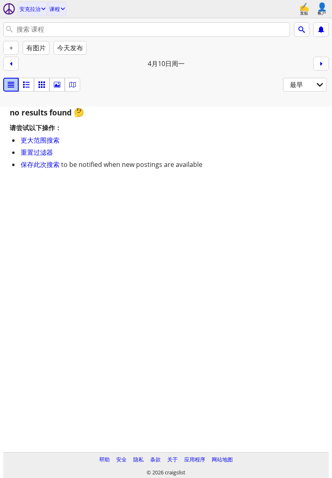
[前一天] (11, 63)
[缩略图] (26, 85)
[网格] (41, 85)
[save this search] (321, 29)
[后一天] (321, 63)
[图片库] (57, 85)
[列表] (11, 85)
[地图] (72, 85)
